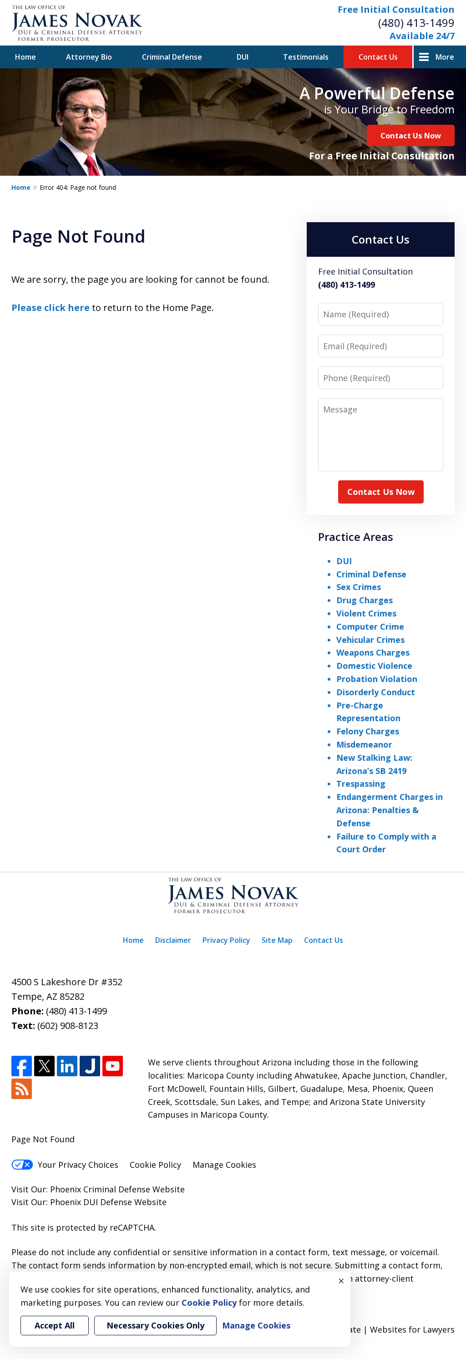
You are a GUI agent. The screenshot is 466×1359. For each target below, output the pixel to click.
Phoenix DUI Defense (91, 1201)
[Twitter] (44, 1066)
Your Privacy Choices (78, 1164)
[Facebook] (21, 1066)
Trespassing (360, 783)
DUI (242, 57)
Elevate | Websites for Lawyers (378, 1329)
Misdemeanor (364, 744)
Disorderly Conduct (375, 692)
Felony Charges (367, 731)
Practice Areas (355, 536)
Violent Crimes (366, 613)
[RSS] (21, 1089)
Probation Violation (376, 678)
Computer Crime (370, 626)
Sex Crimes (358, 586)
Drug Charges (364, 600)
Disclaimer (173, 940)
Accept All (55, 1325)
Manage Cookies (224, 1164)
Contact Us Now (410, 135)
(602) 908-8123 (67, 1025)
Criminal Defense (172, 57)
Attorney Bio (89, 57)
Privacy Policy (226, 940)
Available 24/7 (422, 36)
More (445, 57)
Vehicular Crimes (370, 639)
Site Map (277, 940)
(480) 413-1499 (416, 22)
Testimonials (306, 57)
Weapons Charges (373, 652)
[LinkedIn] (67, 1066)
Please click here (50, 307)
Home (25, 57)
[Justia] (90, 1066)
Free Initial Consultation (396, 9)
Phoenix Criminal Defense (100, 1189)
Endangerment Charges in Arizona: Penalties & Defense (389, 810)
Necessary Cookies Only (155, 1325)
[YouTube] (112, 1066)
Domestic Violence (374, 665)
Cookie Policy (155, 1164)
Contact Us (378, 57)
